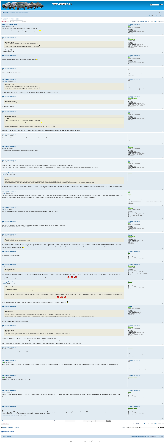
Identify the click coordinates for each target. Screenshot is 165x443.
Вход (162, 15)
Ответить (3, 20)
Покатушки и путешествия (22, 12)
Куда (13, 12)
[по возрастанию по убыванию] (103, 420)
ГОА (4, 326)
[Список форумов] (23, 9)
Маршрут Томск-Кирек (10, 19)
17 (163, 21)
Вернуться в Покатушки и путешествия (10, 427)
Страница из (143, 21)
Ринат (4, 26)
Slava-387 (5, 174)
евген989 (5, 235)
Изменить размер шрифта (162, 12)
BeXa (4, 148)
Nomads (4, 135)
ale (3, 362)
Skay (4, 38)
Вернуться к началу (162, 34)
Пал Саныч (5, 81)
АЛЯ (4, 193)
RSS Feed (147, 436)
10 (159, 21)
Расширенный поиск (158, 6)
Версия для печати (159, 12)
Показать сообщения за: (59, 420)
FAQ (151, 15)
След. (161, 420)
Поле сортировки (79, 420)
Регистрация (156, 15)
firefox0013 (5, 69)
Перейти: (123, 427)
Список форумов (7, 12)
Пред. (3, 420)
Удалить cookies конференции (137, 436)
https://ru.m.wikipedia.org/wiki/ (9, 415)
